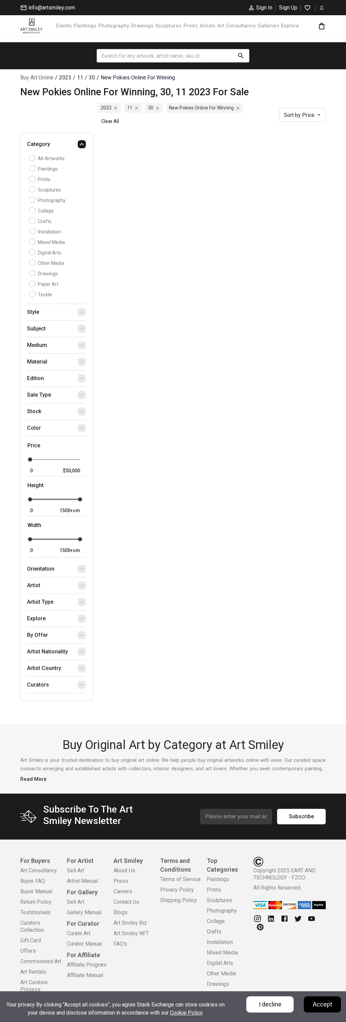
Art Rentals (33, 972)
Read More (33, 779)
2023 (106, 107)
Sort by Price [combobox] (299, 115)
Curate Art (78, 933)
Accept (322, 1004)
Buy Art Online (36, 77)
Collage (46, 211)
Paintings (85, 26)
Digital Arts (49, 252)
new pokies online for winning (201, 107)
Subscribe (301, 816)
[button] (56, 146)
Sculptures (168, 26)
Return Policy (36, 902)
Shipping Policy (178, 900)
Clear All (110, 121)
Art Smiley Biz (130, 923)
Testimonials (35, 912)
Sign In (264, 7)
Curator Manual (84, 944)
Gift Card (30, 940)
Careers (123, 891)
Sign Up (288, 7)
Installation (49, 231)
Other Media (51, 263)
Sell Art (75, 870)
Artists (207, 26)
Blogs (120, 912)
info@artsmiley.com (51, 7)
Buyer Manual (36, 891)
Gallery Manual (84, 912)
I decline (270, 1004)
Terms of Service (180, 879)
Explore (290, 26)
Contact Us (126, 902)
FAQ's (120, 944)
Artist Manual (82, 881)
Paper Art (48, 284)
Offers (28, 951)
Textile (45, 294)
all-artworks (51, 158)
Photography (113, 26)
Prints (190, 26)
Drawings (142, 26)
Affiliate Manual (85, 975)
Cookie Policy (186, 1012)
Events (64, 26)
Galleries (268, 26)
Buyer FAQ (32, 881)
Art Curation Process (34, 986)
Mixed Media (51, 242)
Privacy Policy (177, 890)
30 (150, 107)
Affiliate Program (86, 965)
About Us (124, 870)
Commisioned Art (40, 961)
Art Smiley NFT (131, 933)
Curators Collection (32, 926)
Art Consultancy (236, 26)
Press (121, 881)
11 (129, 107)
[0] (322, 26)
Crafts (44, 221)
